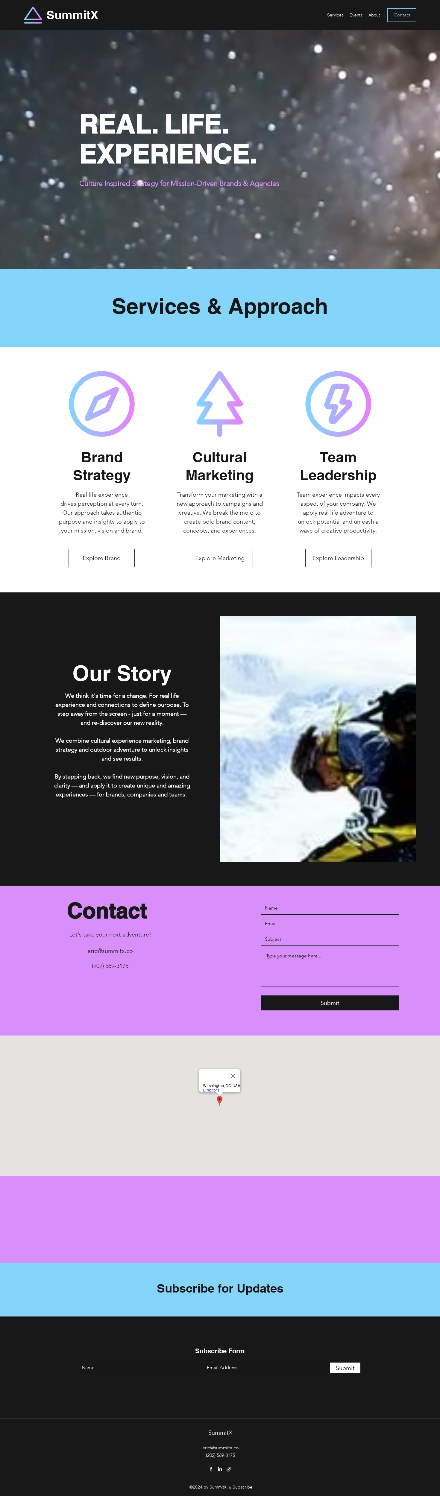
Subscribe (242, 1487)
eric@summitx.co (110, 950)
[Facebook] (211, 1469)
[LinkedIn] (220, 1469)
